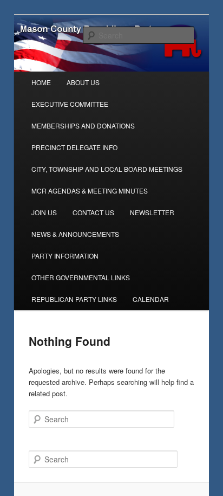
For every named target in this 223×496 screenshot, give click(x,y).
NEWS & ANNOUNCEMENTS (75, 234)
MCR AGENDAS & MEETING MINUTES (89, 190)
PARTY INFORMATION (65, 255)
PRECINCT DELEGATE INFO (74, 147)
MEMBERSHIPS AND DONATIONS (83, 125)
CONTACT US (93, 212)
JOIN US (44, 212)
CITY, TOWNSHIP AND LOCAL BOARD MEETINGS (106, 168)
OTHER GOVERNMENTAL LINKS (80, 277)
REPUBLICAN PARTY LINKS (74, 299)
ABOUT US (83, 82)
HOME (41, 82)
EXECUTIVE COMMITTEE (69, 103)
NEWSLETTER (152, 212)
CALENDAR (151, 299)
